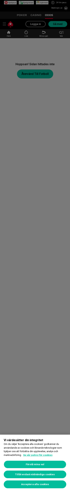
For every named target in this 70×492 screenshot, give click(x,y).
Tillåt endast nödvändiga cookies (35, 474)
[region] (35, 463)
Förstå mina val (35, 464)
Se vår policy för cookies (37, 455)
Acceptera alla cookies (35, 484)
